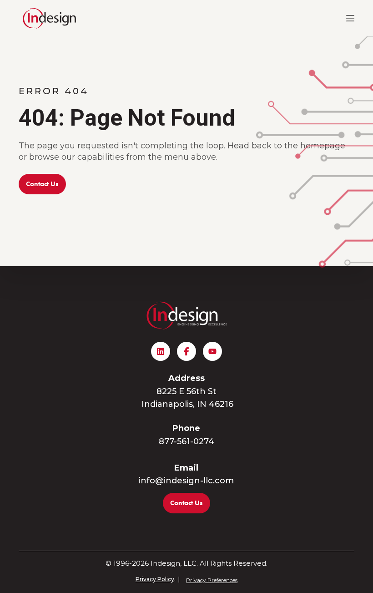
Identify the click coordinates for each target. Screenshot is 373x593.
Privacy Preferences (211, 580)
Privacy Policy (155, 579)
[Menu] (350, 18)
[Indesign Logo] (49, 18)
